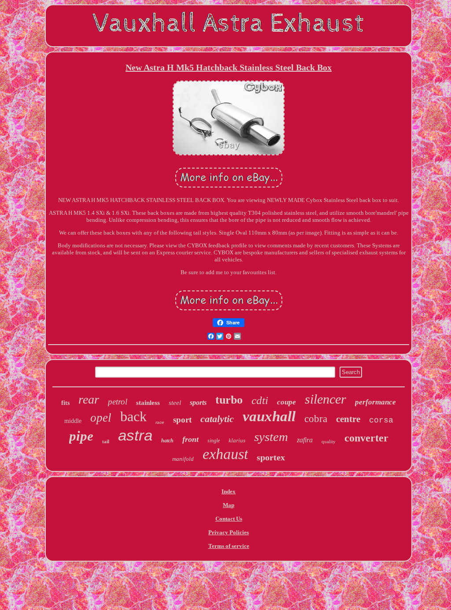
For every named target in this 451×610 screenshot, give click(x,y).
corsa (381, 420)
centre (348, 419)
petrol (117, 401)
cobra (315, 418)
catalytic (217, 418)
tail (105, 441)
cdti (259, 400)
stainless (148, 402)
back (133, 416)
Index (229, 491)
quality (329, 441)
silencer (325, 399)
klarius (237, 440)
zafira (305, 440)
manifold (183, 459)
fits (65, 403)
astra (135, 435)
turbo (229, 399)
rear (88, 399)
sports (198, 402)
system (271, 437)
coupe (286, 402)
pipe (81, 436)
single (213, 440)
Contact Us (228, 518)
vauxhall (269, 416)
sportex (271, 457)
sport (182, 419)
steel (175, 402)
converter (366, 438)
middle (72, 421)
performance (375, 402)
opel (100, 417)
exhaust (225, 454)
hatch (167, 440)
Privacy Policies (228, 532)
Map (228, 505)
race (159, 422)
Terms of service (228, 546)
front (190, 439)
